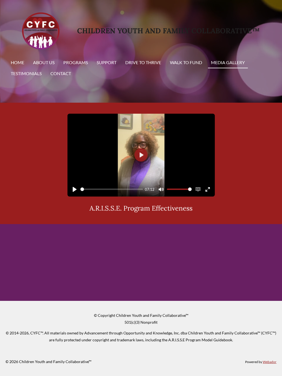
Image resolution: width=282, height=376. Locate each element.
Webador (269, 362)
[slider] (111, 189)
